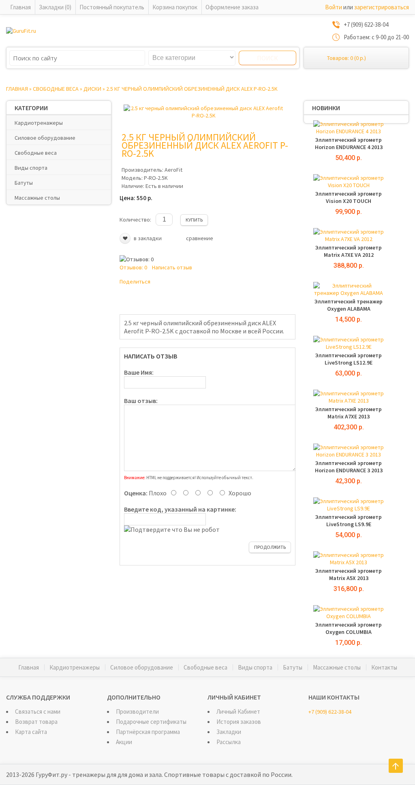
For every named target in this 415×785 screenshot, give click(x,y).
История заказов (238, 721)
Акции (124, 742)
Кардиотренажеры (39, 122)
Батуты (24, 182)
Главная (20, 7)
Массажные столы (37, 197)
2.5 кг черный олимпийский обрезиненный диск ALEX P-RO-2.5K (192, 88)
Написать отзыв (172, 267)
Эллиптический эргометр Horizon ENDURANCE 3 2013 (349, 466)
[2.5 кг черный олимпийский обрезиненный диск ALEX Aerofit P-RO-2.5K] (203, 115)
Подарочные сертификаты (151, 721)
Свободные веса (56, 88)
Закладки (228, 732)
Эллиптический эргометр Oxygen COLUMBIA (348, 628)
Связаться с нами (37, 711)
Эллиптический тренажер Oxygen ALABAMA (348, 305)
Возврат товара (36, 721)
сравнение (199, 238)
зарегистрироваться (381, 7)
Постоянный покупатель (111, 7)
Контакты (384, 667)
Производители (137, 711)
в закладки (148, 238)
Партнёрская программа (148, 732)
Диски (92, 88)
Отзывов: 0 (133, 267)
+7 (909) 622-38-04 (329, 711)
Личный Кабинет (238, 711)
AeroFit (173, 169)
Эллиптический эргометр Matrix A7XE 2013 (348, 412)
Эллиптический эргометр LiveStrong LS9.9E (348, 520)
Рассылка (228, 742)
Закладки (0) (55, 7)
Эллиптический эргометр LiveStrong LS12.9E (348, 359)
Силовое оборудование (45, 137)
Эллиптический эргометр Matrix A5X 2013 (348, 574)
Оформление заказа (232, 7)
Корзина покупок (174, 7)
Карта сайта (31, 732)
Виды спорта (31, 167)
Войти (333, 7)
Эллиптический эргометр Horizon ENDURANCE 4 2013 (349, 143)
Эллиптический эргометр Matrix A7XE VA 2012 (348, 251)
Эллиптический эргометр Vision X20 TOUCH (348, 197)
